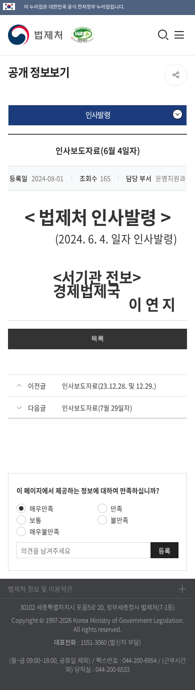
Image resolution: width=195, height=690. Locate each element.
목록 (97, 338)
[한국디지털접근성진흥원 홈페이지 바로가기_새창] (78, 32)
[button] (35, 35)
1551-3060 (93, 642)
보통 (36, 520)
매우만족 (42, 508)
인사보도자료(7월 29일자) (97, 407)
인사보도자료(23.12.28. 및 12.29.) (109, 385)
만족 (116, 508)
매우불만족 (45, 531)
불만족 (119, 520)
